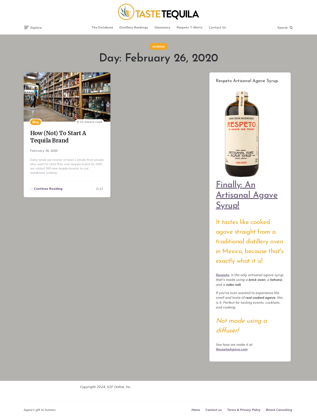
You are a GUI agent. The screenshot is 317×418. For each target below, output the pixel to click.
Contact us (214, 410)
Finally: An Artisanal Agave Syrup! (247, 195)
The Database (102, 27)
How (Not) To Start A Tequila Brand (58, 137)
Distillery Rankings (133, 27)
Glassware (162, 27)
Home (195, 410)
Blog (35, 122)
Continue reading (48, 188)
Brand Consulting (279, 410)
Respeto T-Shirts (189, 27)
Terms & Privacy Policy (244, 410)
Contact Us (217, 27)
